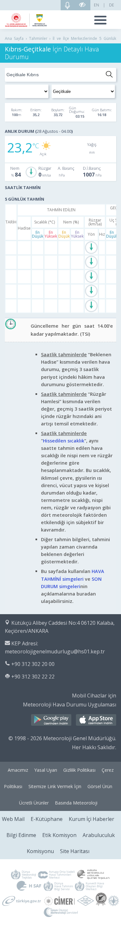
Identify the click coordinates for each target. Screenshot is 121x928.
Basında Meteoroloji (76, 803)
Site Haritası (74, 851)
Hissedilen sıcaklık (63, 441)
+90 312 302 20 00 (33, 664)
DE (111, 5)
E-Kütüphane (47, 819)
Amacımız (18, 770)
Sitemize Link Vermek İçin (54, 786)
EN (96, 5)
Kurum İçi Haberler (91, 819)
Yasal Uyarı (45, 770)
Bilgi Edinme (21, 835)
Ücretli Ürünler (34, 803)
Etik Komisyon (59, 835)
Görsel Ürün (99, 786)
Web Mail (13, 819)
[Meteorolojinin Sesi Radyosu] (67, 5)
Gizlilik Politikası (79, 770)
